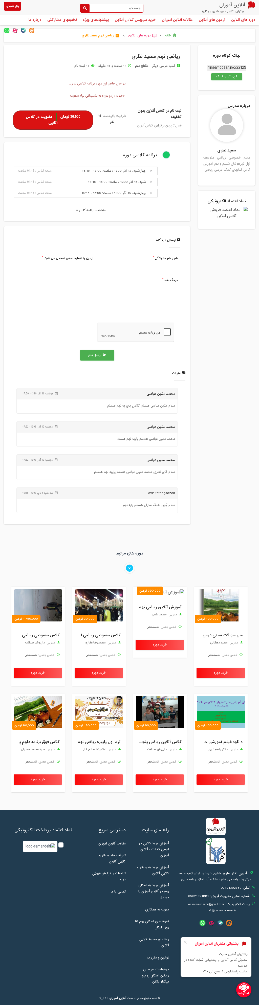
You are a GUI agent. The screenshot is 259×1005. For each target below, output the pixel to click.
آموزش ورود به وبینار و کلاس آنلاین (153, 870)
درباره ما (34, 20)
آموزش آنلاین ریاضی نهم (160, 607)
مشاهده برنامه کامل (92, 210)
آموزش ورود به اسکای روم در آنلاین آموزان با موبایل (153, 891)
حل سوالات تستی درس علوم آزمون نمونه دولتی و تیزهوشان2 (220, 635)
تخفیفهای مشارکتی (62, 20)
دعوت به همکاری (157, 909)
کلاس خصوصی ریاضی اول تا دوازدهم (98, 635)
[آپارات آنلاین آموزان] (15, 30)
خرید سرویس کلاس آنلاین (135, 20)
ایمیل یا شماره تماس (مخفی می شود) (68, 258)
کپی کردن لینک (224, 76)
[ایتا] (32, 30)
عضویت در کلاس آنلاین (53, 120)
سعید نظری (226, 151)
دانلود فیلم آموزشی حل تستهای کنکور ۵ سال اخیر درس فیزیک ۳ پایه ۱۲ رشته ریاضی (220, 742)
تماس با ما (118, 892)
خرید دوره (221, 673)
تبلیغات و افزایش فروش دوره (109, 876)
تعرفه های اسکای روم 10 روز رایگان (151, 924)
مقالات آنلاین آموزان (177, 20)
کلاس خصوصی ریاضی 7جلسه (37, 635)
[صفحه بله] (23, 30)
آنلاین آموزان (117, 998)
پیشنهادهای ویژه (96, 20)
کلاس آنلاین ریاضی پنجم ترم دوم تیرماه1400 (159, 742)
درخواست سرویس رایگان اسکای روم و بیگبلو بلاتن (155, 976)
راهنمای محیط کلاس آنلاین (154, 942)
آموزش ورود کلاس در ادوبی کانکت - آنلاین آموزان (154, 849)
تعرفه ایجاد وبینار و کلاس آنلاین (112, 858)
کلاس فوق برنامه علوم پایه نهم (37, 742)
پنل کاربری (12, 6)
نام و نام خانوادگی (166, 258)
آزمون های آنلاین (212, 20)
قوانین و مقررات (158, 958)
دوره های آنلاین (243, 20)
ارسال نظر (97, 355)
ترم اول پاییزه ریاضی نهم (99, 742)
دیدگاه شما (171, 280)
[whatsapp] (7, 30)
